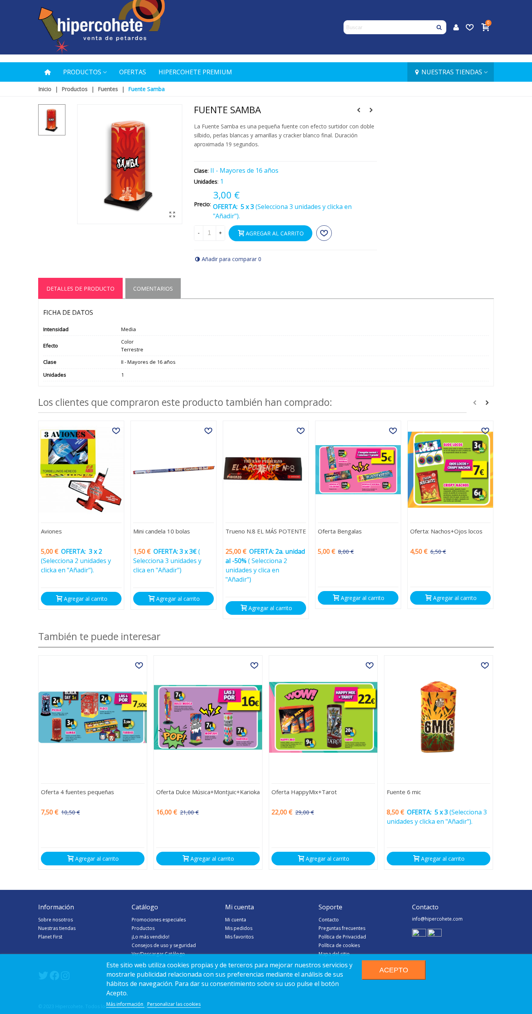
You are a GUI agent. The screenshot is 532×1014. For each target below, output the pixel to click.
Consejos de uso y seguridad (164, 945)
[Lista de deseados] (470, 27)
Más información (125, 1004)
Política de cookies (339, 945)
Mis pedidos (238, 928)
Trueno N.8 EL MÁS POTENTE (265, 531)
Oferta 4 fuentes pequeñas (77, 792)
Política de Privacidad (342, 936)
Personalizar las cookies (174, 1004)
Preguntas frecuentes (342, 928)
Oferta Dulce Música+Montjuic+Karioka (208, 792)
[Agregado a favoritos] (116, 431)
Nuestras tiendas (451, 72)
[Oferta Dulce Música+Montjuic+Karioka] (207, 717)
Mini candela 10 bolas (161, 531)
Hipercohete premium (195, 72)
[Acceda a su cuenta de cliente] (456, 27)
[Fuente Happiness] (359, 110)
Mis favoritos (239, 936)
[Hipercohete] (101, 27)
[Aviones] (81, 469)
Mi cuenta (235, 919)
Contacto (329, 919)
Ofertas (132, 72)
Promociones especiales (159, 919)
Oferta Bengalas (340, 531)
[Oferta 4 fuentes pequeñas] (92, 717)
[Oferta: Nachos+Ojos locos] (450, 469)
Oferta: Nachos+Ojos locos (446, 531)
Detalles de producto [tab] (80, 288)
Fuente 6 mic (404, 792)
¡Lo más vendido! (150, 936)
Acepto (393, 970)
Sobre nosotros (55, 919)
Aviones (51, 531)
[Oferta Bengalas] (358, 469)
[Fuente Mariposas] (371, 110)
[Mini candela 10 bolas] (173, 469)
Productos (82, 72)
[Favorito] (324, 233)
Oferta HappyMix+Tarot (304, 792)
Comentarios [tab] (153, 288)
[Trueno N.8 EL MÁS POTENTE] (266, 469)
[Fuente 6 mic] (438, 717)
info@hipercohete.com (437, 919)
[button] (475, 403)
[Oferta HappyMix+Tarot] (323, 717)
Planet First (50, 936)
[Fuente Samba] (172, 214)
